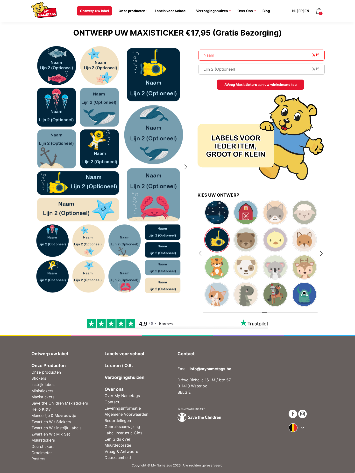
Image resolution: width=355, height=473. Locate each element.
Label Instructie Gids (123, 432)
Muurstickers (43, 440)
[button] (33, 168)
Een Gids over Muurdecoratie (118, 442)
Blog (266, 11)
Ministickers (42, 390)
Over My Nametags (122, 395)
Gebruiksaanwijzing (122, 426)
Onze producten (132, 11)
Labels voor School (170, 11)
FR (300, 11)
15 (317, 54)
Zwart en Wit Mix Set (50, 434)
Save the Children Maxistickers (59, 403)
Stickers (38, 378)
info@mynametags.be (210, 368)
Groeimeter (41, 452)
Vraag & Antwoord (121, 451)
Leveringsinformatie (123, 408)
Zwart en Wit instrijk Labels (56, 427)
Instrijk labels (43, 384)
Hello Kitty (41, 409)
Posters (38, 458)
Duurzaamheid (118, 457)
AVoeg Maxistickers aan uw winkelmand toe (260, 84)
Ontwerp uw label (94, 11)
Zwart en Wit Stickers (51, 421)
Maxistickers (42, 396)
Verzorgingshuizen (212, 11)
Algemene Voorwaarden (126, 414)
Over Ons (245, 11)
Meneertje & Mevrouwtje (53, 415)
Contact (112, 401)
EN (307, 11)
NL (294, 11)
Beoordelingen (118, 420)
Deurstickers (42, 446)
